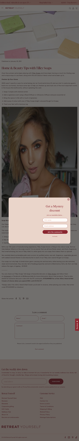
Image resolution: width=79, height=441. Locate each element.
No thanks (54, 236)
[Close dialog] (68, 199)
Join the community (55, 232)
